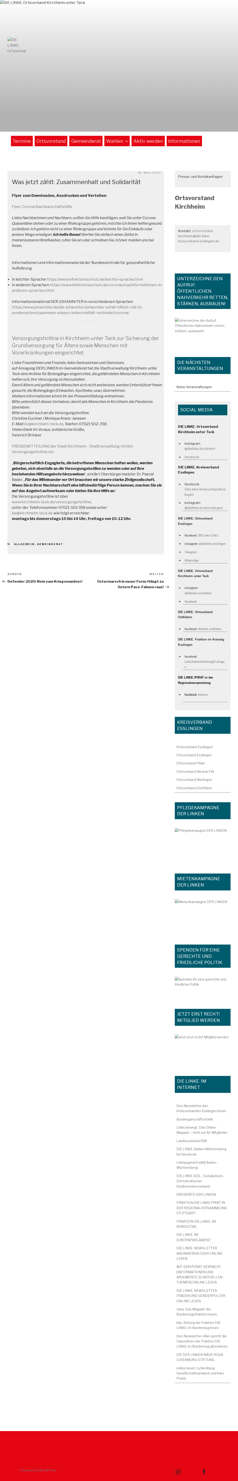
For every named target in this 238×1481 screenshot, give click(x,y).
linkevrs (203, 694)
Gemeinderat (86, 141)
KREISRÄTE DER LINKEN (196, 1194)
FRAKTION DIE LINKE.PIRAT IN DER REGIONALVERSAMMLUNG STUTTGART (201, 1208)
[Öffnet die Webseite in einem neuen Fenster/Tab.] (203, 1050)
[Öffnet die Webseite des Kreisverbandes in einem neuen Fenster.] (203, 988)
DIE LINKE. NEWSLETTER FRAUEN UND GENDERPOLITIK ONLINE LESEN (200, 1296)
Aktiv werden (148, 141)
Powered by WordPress (38, 1470)
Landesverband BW (191, 1141)
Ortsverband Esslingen (194, 755)
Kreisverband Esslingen (194, 747)
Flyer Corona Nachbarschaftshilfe (42, 207)
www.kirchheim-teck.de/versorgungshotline (51, 502)
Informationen (184, 141)
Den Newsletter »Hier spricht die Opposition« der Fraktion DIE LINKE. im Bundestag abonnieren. (202, 1341)
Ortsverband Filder (190, 763)
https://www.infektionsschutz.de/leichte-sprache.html (94, 279)
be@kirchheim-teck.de (32, 513)
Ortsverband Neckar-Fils (195, 771)
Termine (22, 141)
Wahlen (114, 141)
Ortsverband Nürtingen (194, 780)
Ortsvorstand (51, 141)
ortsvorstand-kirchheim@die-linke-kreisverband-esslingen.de (198, 236)
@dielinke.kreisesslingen (204, 508)
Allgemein (24, 544)
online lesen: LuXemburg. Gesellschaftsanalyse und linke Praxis (200, 1373)
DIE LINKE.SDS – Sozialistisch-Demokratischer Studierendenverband (200, 1181)
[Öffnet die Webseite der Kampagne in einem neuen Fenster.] (203, 846)
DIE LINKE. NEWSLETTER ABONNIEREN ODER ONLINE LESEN (199, 1253)
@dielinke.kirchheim (200, 449)
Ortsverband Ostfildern (194, 788)
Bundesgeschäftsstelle (194, 1119)
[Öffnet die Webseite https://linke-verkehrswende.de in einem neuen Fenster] (203, 332)
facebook (192, 457)
